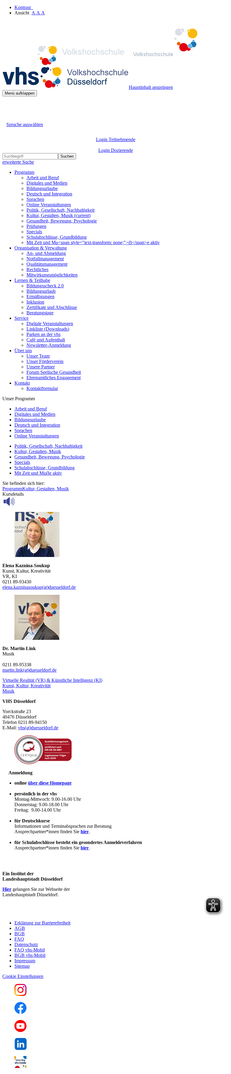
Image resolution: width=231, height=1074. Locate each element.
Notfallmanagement (45, 258)
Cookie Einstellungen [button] (22, 976)
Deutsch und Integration (49, 193)
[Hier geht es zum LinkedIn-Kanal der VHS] (20, 1048)
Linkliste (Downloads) (47, 328)
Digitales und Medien (46, 183)
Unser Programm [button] (18, 398)
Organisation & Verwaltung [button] (40, 247)
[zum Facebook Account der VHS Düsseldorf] (20, 1012)
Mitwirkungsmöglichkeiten (52, 274)
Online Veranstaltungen (48, 204)
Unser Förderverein (44, 361)
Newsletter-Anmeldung (48, 345)
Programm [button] (24, 172)
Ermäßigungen (40, 296)
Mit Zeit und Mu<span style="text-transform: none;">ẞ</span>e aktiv (93, 242)
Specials (34, 231)
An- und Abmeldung (46, 253)
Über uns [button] (23, 350)
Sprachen (35, 199)
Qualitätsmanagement (46, 264)
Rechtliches (37, 269)
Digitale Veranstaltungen (49, 323)
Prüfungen (36, 226)
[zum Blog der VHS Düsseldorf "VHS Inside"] (20, 1066)
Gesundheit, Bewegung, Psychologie (61, 220)
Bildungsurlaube (42, 188)
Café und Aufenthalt (45, 339)
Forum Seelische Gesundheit (53, 372)
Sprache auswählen (24, 124)
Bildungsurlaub (41, 291)
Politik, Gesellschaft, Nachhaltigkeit (60, 210)
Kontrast (23, 7)
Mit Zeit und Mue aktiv (38, 473)
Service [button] (21, 318)
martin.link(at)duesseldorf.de (29, 670)
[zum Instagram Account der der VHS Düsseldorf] (20, 994)
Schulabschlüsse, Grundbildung (56, 237)
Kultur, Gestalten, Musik (58, 215)
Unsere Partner (40, 366)
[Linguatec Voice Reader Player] (22, 501)
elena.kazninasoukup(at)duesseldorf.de (39, 587)
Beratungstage (40, 312)
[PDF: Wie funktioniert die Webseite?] (7, 105)
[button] (52, 680)
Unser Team (38, 356)
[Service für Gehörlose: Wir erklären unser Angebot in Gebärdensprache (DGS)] (7, 117)
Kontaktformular (42, 388)
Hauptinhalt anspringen (151, 87)
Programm (12, 488)
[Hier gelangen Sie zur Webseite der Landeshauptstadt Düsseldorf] (44, 912)
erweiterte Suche (18, 162)
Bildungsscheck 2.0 (45, 285)
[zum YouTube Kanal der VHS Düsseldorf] (20, 1030)
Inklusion (35, 301)
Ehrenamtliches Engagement (53, 377)
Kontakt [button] (22, 383)
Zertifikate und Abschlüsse (51, 307)
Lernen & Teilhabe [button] (32, 280)
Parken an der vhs (43, 334)
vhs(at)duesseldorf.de (38, 727)
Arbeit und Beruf (42, 177)
